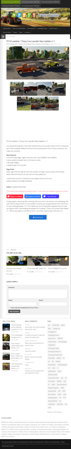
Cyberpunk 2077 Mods (38, 425)
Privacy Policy (33, 308)
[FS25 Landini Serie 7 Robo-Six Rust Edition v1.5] (6, 356)
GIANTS (58, 361)
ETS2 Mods (40, 427)
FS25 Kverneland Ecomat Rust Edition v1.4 (17, 366)
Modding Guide (42, 28)
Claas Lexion (51, 338)
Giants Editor (7, 32)
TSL (66, 404)
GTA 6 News (58, 412)
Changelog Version (53, 335)
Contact (11, 446)
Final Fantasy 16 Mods (58, 434)
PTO (64, 398)
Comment (11, 287)
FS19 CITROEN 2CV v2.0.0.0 (57, 268)
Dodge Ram (51, 345)
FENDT (59, 358)
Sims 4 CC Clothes (51, 427)
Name (10, 300)
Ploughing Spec (52, 398)
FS (49, 361)
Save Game (11, 427)
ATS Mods (50, 425)
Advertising (5, 446)
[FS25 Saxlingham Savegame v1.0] (6, 337)
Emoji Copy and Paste (22, 429)
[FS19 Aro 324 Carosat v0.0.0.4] (16, 261)
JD (65, 378)
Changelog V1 (52, 332)
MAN (53, 384)
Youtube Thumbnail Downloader (41, 429)
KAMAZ (59, 381)
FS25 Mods (19, 427)
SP (60, 401)
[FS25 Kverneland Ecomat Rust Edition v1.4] (6, 366)
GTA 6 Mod (58, 425)
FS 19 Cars (10, 36)
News (15, 32)
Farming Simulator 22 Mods (25, 442)
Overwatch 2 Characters (21, 434)
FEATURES (51, 358)
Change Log (56, 328)
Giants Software (62, 365)
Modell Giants (52, 391)
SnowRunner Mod (20, 422)
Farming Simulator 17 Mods (57, 442)
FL (63, 358)
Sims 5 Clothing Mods (31, 432)
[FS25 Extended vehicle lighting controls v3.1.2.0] (6, 327)
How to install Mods (19, 28)
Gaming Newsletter (59, 429)
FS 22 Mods (10, 429)
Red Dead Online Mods (54, 422)
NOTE (59, 394)
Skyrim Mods (34, 434)
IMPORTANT (52, 371)
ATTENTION (55, 325)
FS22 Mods (25, 425)
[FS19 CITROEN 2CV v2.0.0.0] (58, 261)
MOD (62, 388)
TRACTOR (60, 404)
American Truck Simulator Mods (49, 432)
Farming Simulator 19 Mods (41, 442)
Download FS (31, 28)
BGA (49, 328)
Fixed (27, 365)
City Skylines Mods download (36, 422)
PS (60, 398)
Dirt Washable (62, 342)
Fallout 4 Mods (7, 434)
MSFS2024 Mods (7, 422)
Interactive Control (53, 378)
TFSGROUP (51, 404)
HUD (53, 368)
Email (41, 300)
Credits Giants (52, 342)
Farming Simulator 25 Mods (9, 442)
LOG (65, 381)
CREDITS (60, 338)
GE (53, 361)
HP (49, 368)
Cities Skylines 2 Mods (15, 432)
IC (57, 368)
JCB (62, 378)
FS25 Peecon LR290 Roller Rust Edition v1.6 (17, 346)
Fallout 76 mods (30, 427)
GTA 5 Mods (66, 432)
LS (49, 384)
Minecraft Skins (45, 434)
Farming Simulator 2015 (55, 355)
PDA (64, 394)
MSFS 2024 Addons (8, 436)
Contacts (27, 32)
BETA (63, 325)
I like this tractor (30, 351)
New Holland (52, 394)
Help (20, 32)
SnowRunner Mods (14, 425)
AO (49, 325)
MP (59, 391)
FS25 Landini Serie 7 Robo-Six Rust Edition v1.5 (17, 356)
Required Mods (52, 401)
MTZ (64, 391)
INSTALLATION (52, 375)
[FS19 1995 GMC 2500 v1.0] (37, 261)
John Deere (51, 381)
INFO (59, 371)
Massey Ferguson (53, 388)
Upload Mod (6, 28)
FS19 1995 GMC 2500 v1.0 (36, 268)
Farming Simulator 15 (54, 351)
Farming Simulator (53, 348)
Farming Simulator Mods (11, 2)
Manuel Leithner (61, 384)
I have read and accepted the (25, 308)
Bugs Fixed (13, 249)
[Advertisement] (37, 126)
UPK (49, 407)
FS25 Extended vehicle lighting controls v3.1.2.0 (16, 327)
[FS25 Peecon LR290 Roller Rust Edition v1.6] (6, 346)
